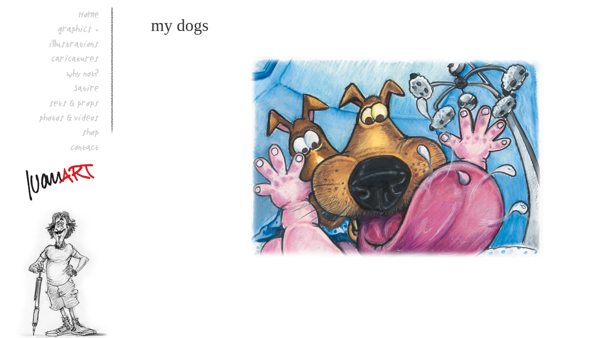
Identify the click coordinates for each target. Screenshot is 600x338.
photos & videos (69, 117)
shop (90, 132)
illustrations (74, 44)
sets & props (74, 103)
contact (85, 147)
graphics (75, 29)
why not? (83, 73)
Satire (86, 88)
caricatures (75, 58)
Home (89, 14)
